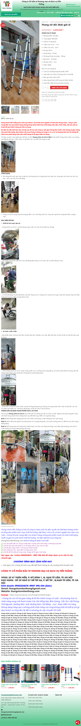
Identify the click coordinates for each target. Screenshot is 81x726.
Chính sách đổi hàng (34, 701)
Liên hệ (76, 12)
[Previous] (4, 62)
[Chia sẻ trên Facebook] (43, 100)
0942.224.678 (71, 4)
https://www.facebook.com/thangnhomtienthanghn (30, 595)
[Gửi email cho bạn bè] (49, 100)
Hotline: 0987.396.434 (73, 6)
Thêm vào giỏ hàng (59, 87)
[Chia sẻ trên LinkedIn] (55, 100)
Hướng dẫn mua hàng (64, 12)
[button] (78, 15)
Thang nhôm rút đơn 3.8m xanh (9, 685)
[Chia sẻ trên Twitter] (46, 100)
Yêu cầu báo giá (68, 15)
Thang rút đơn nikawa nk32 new (69, 685)
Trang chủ (45, 22)
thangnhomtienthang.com (12, 540)
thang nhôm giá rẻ (53, 94)
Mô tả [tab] (3, 118)
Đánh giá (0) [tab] (9, 118)
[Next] (36, 62)
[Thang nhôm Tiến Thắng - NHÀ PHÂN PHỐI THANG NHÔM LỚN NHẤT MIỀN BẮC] (9, 5)
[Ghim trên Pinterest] (52, 100)
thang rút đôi (53, 96)
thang (45, 94)
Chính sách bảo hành (35, 697)
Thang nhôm (37, 137)
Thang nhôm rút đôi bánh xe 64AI (50, 685)
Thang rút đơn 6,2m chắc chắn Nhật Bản (29, 685)
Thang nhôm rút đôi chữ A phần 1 (60, 22)
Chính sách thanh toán (35, 704)
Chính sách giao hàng (35, 707)
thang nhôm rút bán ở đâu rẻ (65, 94)
